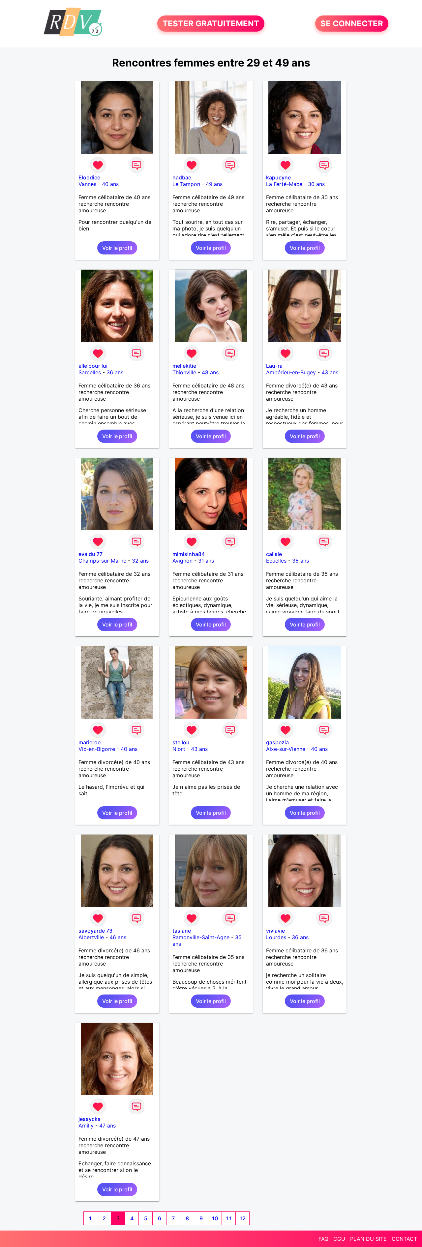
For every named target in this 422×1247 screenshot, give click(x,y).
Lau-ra (274, 365)
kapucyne (278, 177)
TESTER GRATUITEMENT (211, 23)
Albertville (91, 937)
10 (215, 1218)
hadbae (181, 177)
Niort (178, 749)
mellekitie (184, 365)
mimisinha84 (188, 554)
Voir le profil (117, 248)
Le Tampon (186, 184)
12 (243, 1218)
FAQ (323, 1238)
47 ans (107, 1125)
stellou (181, 742)
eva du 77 (90, 554)
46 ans (117, 937)
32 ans (140, 560)
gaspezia (277, 742)
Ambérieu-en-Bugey (291, 372)
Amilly (86, 1125)
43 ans (329, 372)
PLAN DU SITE (368, 1238)
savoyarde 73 (95, 930)
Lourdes (276, 937)
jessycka (89, 1119)
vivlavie (275, 930)
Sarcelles (89, 372)
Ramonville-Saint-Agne (200, 937)
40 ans (110, 184)
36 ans (114, 372)
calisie (274, 554)
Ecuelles (276, 560)
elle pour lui (92, 365)
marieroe (89, 742)
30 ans (316, 184)
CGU (339, 1238)
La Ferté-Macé (284, 184)
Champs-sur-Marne (102, 560)
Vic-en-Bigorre (96, 749)
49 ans (214, 184)
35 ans (300, 560)
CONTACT (404, 1238)
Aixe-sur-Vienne (285, 749)
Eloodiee (89, 177)
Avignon (182, 560)
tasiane (181, 930)
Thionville (184, 372)
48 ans (210, 372)
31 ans (206, 560)
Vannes (87, 184)
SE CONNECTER (351, 23)
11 (228, 1218)
